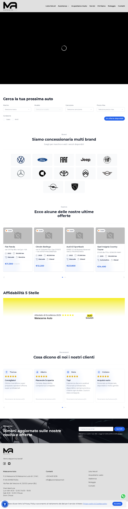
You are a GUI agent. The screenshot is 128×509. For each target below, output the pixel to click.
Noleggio (112, 6)
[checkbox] (4, 119)
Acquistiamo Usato (79, 6)
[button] (5, 504)
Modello (37, 105)
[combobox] (17, 109)
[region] (64, 252)
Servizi (92, 6)
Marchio (6, 105)
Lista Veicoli (51, 6)
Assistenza (92, 479)
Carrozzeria (69, 105)
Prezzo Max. (101, 105)
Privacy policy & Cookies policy (95, 504)
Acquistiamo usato (95, 475)
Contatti (121, 6)
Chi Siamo (101, 6)
